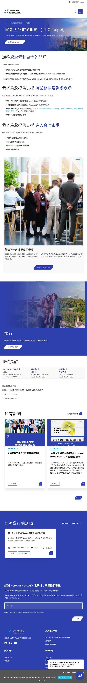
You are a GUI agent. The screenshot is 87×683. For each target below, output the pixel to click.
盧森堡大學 (10, 111)
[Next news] (80, 498)
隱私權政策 (33, 612)
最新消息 (48, 657)
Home (7, 23)
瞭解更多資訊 (13, 347)
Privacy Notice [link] (43, 681)
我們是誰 (7, 661)
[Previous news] (77, 498)
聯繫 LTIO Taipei (14, 42)
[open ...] (51, 553)
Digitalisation (24, 553)
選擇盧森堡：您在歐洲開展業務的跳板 (58, 637)
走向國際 (48, 641)
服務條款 (40, 612)
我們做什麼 (8, 657)
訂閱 (77, 619)
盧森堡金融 (78, 109)
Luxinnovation (66, 109)
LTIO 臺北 (12, 484)
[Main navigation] (80, 11)
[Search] (75, 11)
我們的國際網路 (16, 23)
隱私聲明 (13, 598)
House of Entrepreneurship (49, 109)
